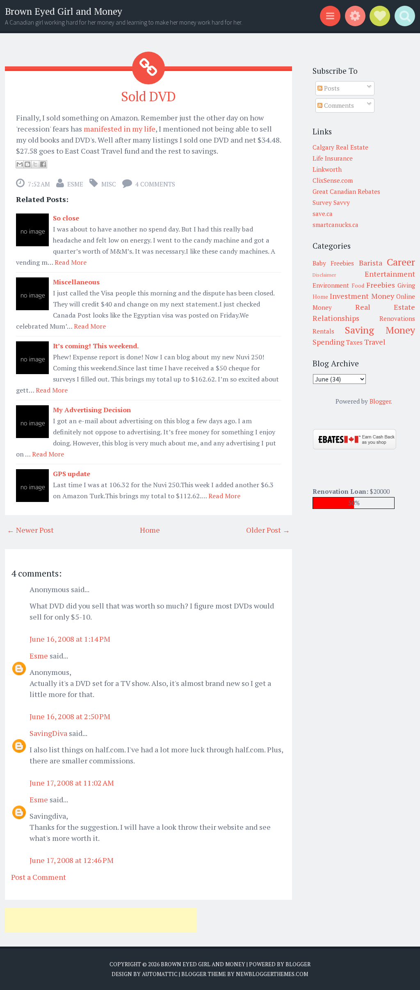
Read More (71, 262)
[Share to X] (35, 164)
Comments (338, 105)
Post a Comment (38, 877)
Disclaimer (324, 275)
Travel (375, 342)
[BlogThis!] (27, 164)
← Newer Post (30, 530)
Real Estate (385, 307)
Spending (329, 342)
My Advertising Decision (92, 409)
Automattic (160, 974)
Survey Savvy (331, 202)
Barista (370, 263)
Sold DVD (148, 96)
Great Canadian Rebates (346, 191)
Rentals (323, 331)
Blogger (380, 401)
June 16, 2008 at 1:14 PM (70, 639)
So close (66, 218)
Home (150, 530)
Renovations (397, 318)
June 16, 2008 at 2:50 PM (70, 716)
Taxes (354, 342)
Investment (349, 296)
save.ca (323, 213)
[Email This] (20, 164)
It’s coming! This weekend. (96, 345)
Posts (331, 88)
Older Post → (268, 530)
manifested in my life (119, 129)
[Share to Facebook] (43, 164)
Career (401, 261)
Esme (75, 184)
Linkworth (327, 169)
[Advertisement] (101, 920)
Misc (108, 184)
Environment (331, 285)
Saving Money (380, 329)
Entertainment (390, 274)
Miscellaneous (76, 281)
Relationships (336, 318)
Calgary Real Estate (340, 147)
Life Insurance (333, 158)
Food (358, 285)
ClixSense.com (333, 180)
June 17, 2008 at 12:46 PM (72, 860)
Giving (406, 285)
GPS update (71, 473)
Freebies (380, 285)
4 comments (155, 184)
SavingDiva (48, 733)
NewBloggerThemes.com (272, 974)
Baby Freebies (333, 263)
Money (382, 296)
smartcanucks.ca (335, 224)
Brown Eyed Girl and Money (63, 11)
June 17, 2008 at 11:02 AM (72, 783)
